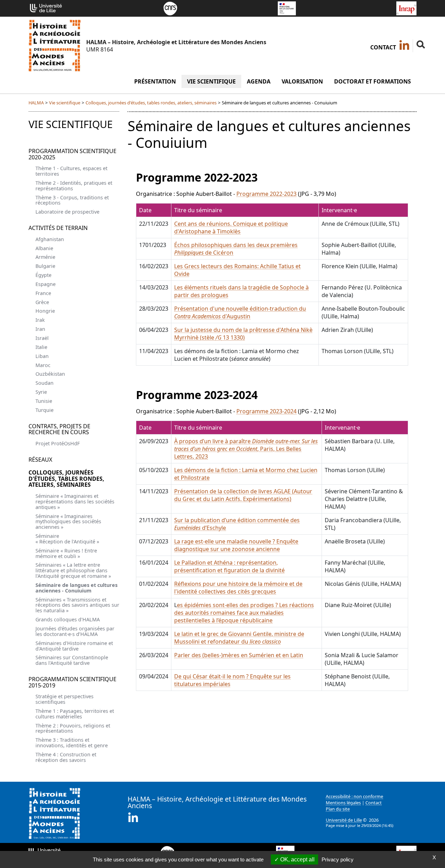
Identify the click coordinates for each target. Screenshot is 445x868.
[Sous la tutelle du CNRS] (170, 7)
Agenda (258, 81)
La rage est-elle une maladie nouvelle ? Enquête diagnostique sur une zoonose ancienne (236, 545)
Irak (40, 320)
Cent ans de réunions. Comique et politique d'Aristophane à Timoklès (231, 227)
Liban (42, 356)
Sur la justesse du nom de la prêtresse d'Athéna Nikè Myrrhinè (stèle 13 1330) (243, 333)
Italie (41, 347)
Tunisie (43, 401)
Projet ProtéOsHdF (57, 443)
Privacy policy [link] (338, 859)
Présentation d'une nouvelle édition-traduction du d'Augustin (240, 312)
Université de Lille (344, 820)
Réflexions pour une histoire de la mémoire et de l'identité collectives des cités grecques (238, 587)
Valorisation (302, 81)
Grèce (42, 302)
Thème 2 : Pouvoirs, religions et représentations (72, 728)
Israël (42, 338)
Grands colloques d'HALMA (67, 619)
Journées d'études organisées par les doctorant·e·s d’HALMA (74, 631)
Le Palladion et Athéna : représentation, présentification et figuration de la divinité (229, 566)
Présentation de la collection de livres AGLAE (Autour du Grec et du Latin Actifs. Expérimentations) (243, 495)
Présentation (155, 81)
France (43, 293)
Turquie (44, 410)
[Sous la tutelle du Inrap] (406, 7)
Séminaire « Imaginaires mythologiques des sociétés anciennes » (68, 522)
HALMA (36, 102)
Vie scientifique (211, 81)
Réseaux (40, 459)
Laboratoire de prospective (67, 211)
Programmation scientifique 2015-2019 (72, 682)
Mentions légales (343, 802)
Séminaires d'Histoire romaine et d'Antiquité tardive (74, 646)
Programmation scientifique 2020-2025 (72, 154)
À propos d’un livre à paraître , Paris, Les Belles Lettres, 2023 (246, 448)
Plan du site (338, 809)
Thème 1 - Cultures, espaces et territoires (71, 171)
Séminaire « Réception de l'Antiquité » (67, 539)
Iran (40, 329)
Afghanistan (49, 239)
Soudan (44, 383)
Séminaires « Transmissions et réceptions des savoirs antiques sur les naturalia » (77, 605)
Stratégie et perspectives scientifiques (64, 699)
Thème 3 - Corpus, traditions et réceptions (72, 200)
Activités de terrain (58, 228)
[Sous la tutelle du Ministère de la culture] (287, 7)
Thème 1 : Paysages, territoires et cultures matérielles (74, 714)
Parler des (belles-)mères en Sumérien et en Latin (238, 655)
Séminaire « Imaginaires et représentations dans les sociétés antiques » (74, 501)
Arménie (45, 257)
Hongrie (45, 311)
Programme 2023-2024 (266, 411)
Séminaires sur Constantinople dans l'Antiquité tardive (71, 660)
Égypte (43, 275)
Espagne (45, 284)
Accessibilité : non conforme (354, 796)
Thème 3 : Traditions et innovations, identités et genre (71, 742)
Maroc (42, 365)
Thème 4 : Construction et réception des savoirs (65, 757)
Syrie (41, 392)
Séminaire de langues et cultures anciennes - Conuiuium (76, 588)
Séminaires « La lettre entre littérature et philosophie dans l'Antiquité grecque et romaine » (73, 570)
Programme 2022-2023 (266, 194)
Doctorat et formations (372, 81)
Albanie (44, 248)
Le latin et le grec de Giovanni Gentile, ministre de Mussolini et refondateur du (239, 637)
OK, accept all (297, 859)
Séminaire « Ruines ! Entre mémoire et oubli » (66, 553)
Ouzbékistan (50, 374)
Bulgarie (45, 266)
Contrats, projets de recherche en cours (59, 429)
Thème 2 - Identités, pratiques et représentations (73, 186)
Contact (383, 47)
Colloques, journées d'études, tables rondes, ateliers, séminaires (151, 102)
